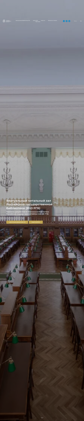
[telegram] (64, 21)
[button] (75, 21)
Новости (43, 20)
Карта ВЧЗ (35, 20)
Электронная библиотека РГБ (23, 20)
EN (81, 21)
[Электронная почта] (69, 21)
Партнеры (37, 21)
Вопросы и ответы (52, 20)
